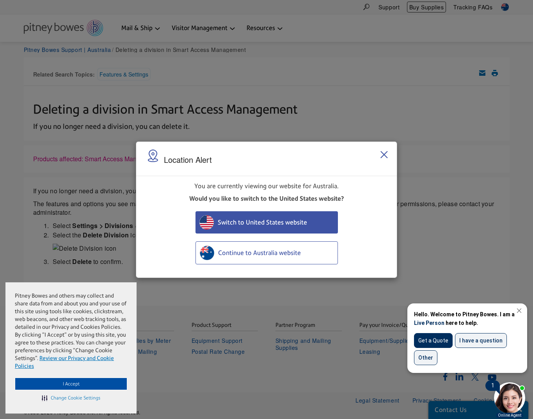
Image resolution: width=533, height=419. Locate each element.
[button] (71, 398)
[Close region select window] (384, 155)
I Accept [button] (71, 384)
